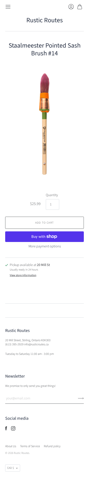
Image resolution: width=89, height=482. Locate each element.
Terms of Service (30, 446)
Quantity (52, 195)
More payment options (45, 246)
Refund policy (52, 446)
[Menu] (8, 6)
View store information (23, 275)
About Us (10, 446)
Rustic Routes (44, 20)
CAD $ (10, 468)
